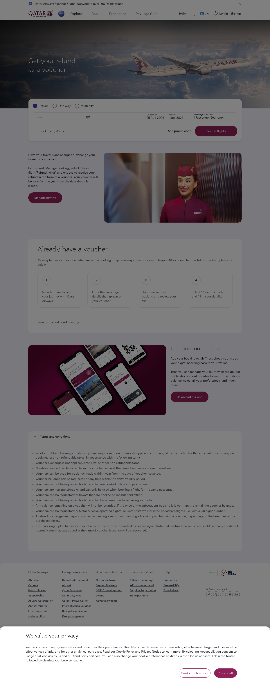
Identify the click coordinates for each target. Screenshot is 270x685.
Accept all (226, 673)
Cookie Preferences (194, 673)
